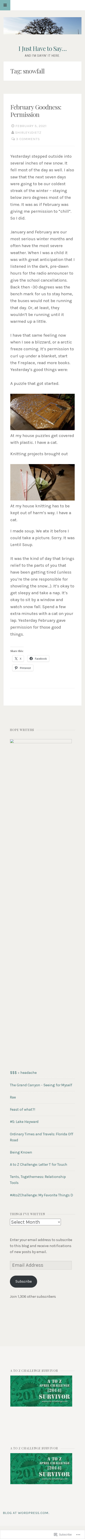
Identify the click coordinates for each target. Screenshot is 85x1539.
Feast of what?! (22, 1109)
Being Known (21, 1152)
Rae (13, 1097)
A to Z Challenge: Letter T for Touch (38, 1164)
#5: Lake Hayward (24, 1121)
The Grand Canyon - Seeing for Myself (41, 1085)
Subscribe (23, 1281)
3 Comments (28, 139)
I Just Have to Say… (42, 48)
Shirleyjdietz (28, 132)
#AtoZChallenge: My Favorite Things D (41, 1195)
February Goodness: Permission (35, 111)
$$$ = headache (23, 1072)
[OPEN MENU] (5, 5)
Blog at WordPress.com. (26, 1513)
